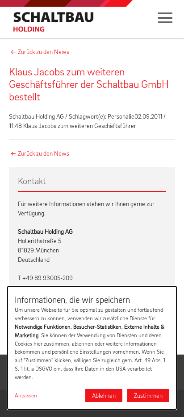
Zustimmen (148, 395)
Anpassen (26, 395)
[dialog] (92, 348)
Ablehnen (104, 395)
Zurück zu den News (43, 51)
